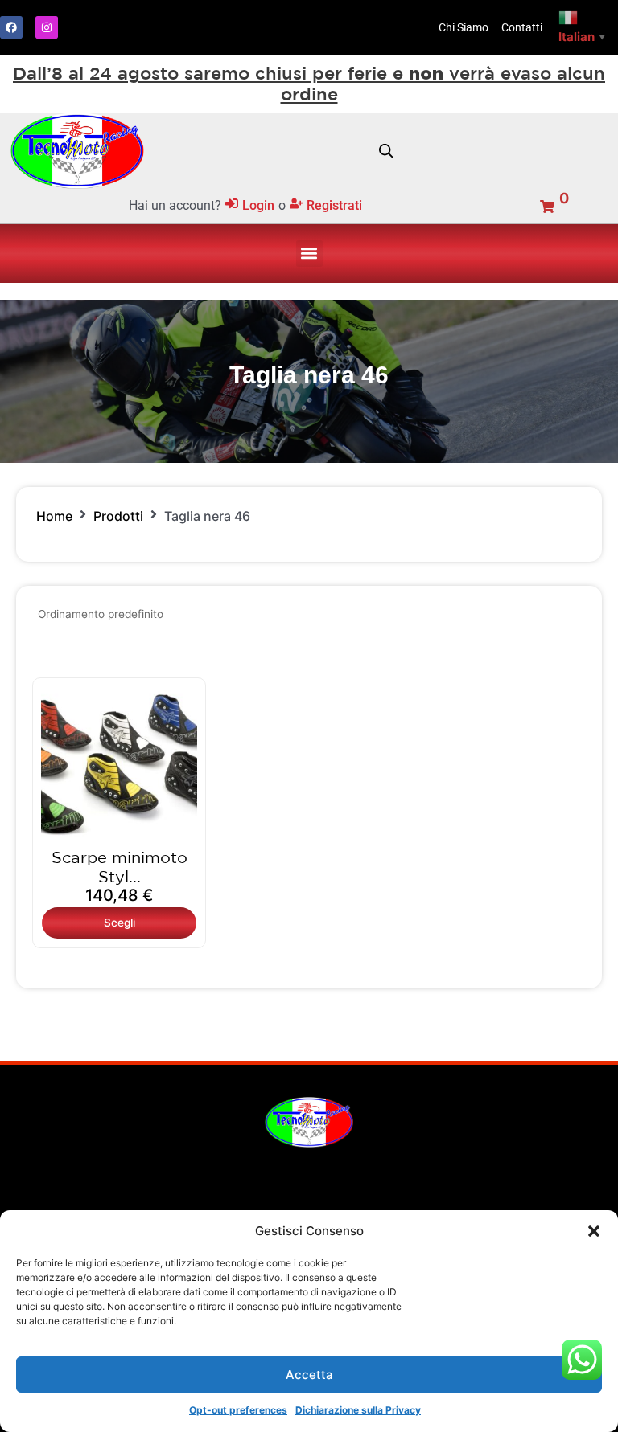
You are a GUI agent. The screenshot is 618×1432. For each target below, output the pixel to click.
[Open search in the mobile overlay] (386, 151)
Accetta (309, 1374)
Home (54, 516)
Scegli (119, 922)
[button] (594, 1231)
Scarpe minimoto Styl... (119, 867)
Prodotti (118, 516)
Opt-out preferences (238, 1410)
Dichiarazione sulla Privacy (358, 1410)
